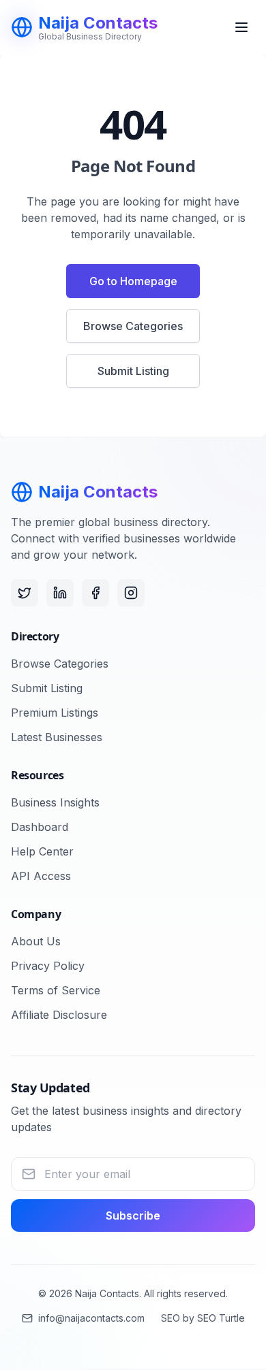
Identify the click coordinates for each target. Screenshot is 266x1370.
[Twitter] (24, 592)
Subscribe (133, 1215)
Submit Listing (133, 371)
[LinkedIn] (60, 592)
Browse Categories (133, 326)
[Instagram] (131, 592)
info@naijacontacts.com (91, 1318)
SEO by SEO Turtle (203, 1318)
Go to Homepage (133, 281)
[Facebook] (95, 592)
